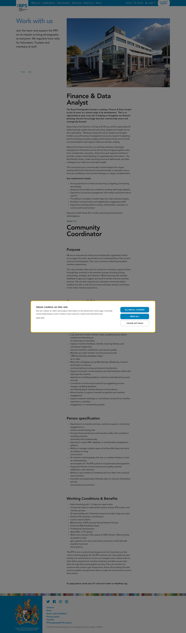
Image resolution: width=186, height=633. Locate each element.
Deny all (134, 316)
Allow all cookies (134, 310)
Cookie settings (134, 323)
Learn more (40, 318)
